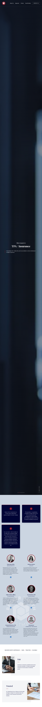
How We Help (28, 3)
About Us (12, 3)
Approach (17, 3)
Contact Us (36, 3)
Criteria (22, 3)
